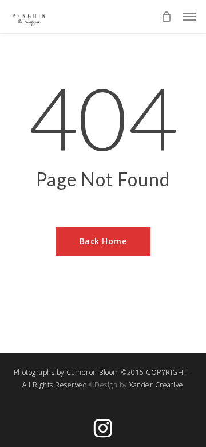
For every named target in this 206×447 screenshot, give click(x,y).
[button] (189, 16)
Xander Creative (156, 385)
